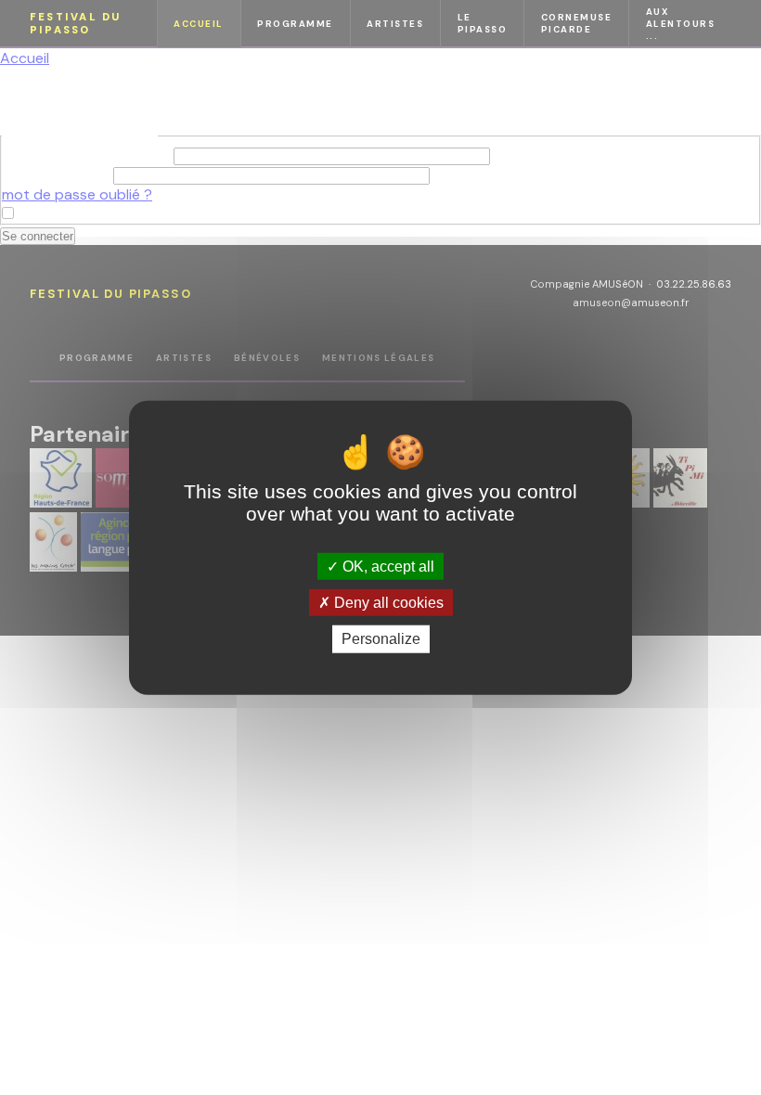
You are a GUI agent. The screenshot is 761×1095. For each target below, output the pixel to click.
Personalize (381, 639)
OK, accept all (386, 566)
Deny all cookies (387, 603)
